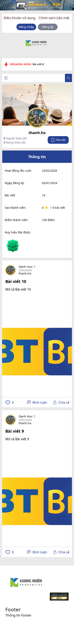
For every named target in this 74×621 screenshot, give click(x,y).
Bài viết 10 (15, 281)
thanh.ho (37, 132)
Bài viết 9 (14, 431)
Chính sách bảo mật (54, 18)
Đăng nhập (26, 27)
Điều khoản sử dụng (19, 18)
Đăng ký (47, 27)
